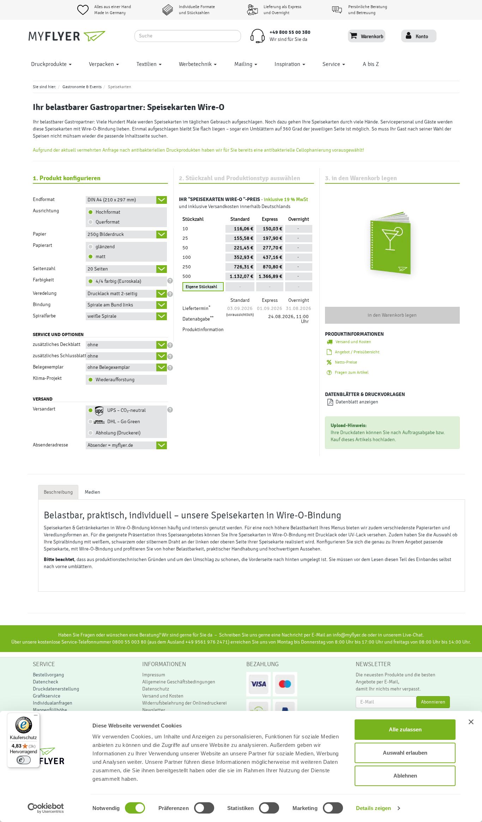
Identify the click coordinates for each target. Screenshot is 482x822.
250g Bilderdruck (106, 234)
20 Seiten (98, 269)
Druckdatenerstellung (56, 689)
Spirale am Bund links (110, 305)
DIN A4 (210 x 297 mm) (112, 199)
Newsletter (153, 710)
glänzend (104, 246)
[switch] (196, 808)
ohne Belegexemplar (109, 367)
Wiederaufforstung (114, 379)
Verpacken (102, 64)
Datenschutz (155, 689)
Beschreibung (58, 492)
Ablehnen (405, 776)
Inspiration (288, 64)
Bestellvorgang (48, 674)
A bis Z (371, 64)
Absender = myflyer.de (110, 445)
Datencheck (45, 682)
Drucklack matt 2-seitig (112, 293)
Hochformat (107, 212)
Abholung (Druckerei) (117, 433)
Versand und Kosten (351, 342)
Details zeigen (373, 808)
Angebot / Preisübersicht (355, 352)
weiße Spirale (102, 316)
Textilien (147, 64)
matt (100, 256)
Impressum (153, 674)
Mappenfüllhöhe (50, 710)
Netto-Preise (344, 362)
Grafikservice (46, 696)
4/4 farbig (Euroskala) (117, 281)
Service (332, 64)
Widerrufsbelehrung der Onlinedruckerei (184, 703)
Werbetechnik (196, 64)
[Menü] (35, 717)
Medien (92, 492)
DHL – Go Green (122, 421)
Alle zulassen (405, 729)
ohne (93, 344)
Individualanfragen (52, 703)
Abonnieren (433, 702)
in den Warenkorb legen (392, 315)
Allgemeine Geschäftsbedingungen (178, 682)
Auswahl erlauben (405, 753)
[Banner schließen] (471, 721)
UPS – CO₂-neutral (125, 410)
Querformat (107, 222)
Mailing (244, 64)
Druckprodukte (49, 64)
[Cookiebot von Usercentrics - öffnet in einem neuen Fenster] (46, 808)
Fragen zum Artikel (350, 372)
